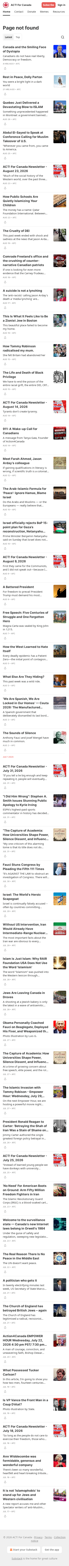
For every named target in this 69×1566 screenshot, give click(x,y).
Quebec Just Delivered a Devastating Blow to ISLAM (23, 105)
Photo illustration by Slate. (19, 1409)
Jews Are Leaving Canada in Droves (24, 995)
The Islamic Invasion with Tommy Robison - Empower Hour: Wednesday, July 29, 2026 (23, 1092)
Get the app (52, 1549)
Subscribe (48, 5)
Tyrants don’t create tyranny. (20, 411)
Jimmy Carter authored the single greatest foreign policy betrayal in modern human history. (23, 1136)
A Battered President (18, 587)
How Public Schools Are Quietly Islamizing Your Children (20, 201)
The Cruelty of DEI (16, 231)
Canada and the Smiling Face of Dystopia (24, 49)
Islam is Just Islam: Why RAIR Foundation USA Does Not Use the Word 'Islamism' (25, 963)
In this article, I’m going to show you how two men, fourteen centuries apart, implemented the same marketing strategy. (25, 1380)
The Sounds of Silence (19, 733)
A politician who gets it (20, 1280)
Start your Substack (25, 1549)
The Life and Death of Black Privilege (23, 375)
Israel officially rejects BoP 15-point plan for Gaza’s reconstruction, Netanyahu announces (25, 527)
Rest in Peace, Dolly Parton (22, 77)
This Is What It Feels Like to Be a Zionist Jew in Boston (25, 318)
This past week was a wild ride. (21, 681)
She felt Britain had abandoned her (24, 355)
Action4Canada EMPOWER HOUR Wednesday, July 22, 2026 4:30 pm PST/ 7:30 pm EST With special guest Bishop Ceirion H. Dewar (25, 1340)
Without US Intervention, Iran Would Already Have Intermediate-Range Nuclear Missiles (24, 929)
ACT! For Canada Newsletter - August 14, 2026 (25, 405)
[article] (34, 57)
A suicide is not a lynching (22, 290)
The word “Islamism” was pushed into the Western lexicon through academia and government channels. (26, 973)
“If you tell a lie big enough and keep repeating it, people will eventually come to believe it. (25, 777)
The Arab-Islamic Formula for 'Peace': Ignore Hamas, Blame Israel (24, 493)
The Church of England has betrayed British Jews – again (25, 1308)
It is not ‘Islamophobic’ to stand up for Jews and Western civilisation (21, 1495)
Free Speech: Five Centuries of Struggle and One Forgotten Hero (25, 617)
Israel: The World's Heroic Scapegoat (22, 897)
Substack (17, 1558)
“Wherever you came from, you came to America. (25, 147)
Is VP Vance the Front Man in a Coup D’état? (25, 1402)
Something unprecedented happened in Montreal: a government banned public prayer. (25, 113)
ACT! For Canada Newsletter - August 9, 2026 (25, 559)
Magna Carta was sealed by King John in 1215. (25, 627)
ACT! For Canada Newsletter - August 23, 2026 (25, 169)
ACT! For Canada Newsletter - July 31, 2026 (25, 768)
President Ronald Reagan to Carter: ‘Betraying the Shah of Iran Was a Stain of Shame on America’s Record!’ (25, 1126)
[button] (6, 12)
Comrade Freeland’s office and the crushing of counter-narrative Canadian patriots (25, 261)
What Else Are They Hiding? (23, 676)
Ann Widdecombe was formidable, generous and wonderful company (22, 1461)
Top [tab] (18, 37)
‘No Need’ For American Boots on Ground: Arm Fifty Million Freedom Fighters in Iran (25, 1190)
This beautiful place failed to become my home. (25, 326)
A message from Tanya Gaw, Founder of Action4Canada (25, 439)
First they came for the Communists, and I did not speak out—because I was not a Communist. (25, 567)
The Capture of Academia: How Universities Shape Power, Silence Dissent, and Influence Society (26, 1058)
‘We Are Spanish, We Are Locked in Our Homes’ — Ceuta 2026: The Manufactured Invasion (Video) (26, 703)
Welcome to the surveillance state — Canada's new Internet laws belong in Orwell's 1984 (26, 1224)
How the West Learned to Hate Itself (25, 649)
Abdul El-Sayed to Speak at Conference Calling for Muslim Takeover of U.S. (25, 137)
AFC (18, 63)
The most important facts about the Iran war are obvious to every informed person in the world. (24, 939)
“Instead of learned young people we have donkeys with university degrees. (25, 1166)
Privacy (38, 1537)
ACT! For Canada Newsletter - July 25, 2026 (25, 1158)
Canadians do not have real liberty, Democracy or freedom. (24, 57)
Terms (48, 1537)
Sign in (61, 5)
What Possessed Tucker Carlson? (21, 1372)
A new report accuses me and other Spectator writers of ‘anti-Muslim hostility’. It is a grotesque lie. (24, 1505)
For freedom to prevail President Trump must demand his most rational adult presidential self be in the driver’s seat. (24, 593)
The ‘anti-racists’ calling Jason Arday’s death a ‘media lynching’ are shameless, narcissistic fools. (25, 297)
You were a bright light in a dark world (22, 83)
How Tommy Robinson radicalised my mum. (19, 348)
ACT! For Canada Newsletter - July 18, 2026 (25, 1429)
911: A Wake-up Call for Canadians (20, 431)
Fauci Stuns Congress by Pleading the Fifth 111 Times (23, 867)
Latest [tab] (8, 37)
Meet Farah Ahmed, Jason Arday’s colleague (22, 461)
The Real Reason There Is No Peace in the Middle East (24, 1256)
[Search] (62, 37)
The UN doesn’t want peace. (20, 1263)
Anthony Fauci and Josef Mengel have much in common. (26, 739)
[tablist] (12, 37)
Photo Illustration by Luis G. (20, 1036)
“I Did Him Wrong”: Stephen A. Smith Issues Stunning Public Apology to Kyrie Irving (25, 801)
